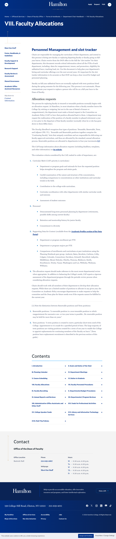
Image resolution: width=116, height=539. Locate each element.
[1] (98, 141)
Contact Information (9, 99)
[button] (6, 4)
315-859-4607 (47, 461)
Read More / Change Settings (104, 535)
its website (57, 149)
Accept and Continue (86, 535)
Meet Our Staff (47, 470)
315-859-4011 (55, 505)
